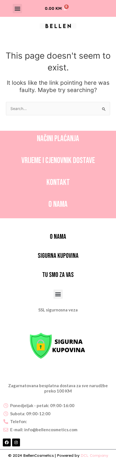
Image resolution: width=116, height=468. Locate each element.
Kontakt (58, 182)
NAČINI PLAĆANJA (58, 139)
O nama (58, 204)
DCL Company (94, 455)
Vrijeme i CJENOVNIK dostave (58, 161)
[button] (17, 8)
